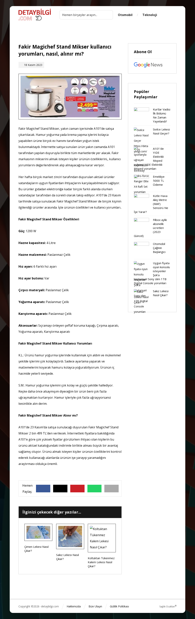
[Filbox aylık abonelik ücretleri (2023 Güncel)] (141, 225)
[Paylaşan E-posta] (111, 488)
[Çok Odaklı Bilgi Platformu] (34, 14)
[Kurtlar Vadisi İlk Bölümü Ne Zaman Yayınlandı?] (141, 115)
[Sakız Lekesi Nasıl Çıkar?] (141, 296)
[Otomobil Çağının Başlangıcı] (141, 249)
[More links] (169, 15)
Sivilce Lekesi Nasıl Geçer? (161, 131)
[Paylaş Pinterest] (77, 488)
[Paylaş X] (60, 488)
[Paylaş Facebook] (43, 488)
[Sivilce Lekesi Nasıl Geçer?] (141, 135)
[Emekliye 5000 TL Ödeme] (141, 182)
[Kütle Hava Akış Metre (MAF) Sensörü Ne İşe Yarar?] (141, 201)
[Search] (108, 15)
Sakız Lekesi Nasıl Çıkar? (161, 293)
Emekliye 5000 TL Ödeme (159, 180)
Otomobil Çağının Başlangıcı (159, 248)
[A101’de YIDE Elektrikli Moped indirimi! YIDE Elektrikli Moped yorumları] (141, 154)
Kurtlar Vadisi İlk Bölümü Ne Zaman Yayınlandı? (161, 115)
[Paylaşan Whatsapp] (94, 488)
